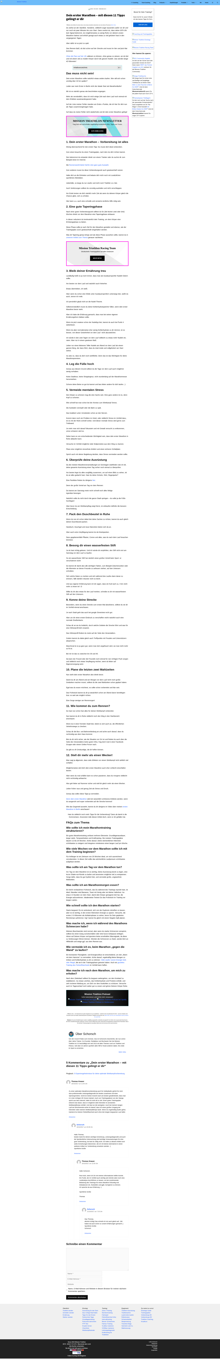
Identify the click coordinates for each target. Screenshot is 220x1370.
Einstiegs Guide (146, 1310)
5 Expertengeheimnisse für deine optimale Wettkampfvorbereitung (99, 1073)
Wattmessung (126, 1328)
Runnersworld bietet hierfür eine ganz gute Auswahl (88, 165)
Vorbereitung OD (146, 1317)
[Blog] (97, 1002)
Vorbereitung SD (146, 1315)
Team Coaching (146, 2)
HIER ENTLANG (142, 25)
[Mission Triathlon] (14, 2)
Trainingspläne (145, 1313)
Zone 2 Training (107, 1310)
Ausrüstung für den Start (90, 1310)
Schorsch (80, 1125)
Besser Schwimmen (108, 1321)
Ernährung (66, 1315)
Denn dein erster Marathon (76, 799)
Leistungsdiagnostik (108, 1330)
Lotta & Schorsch (153, 1341)
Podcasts (162, 2)
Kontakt (155, 1348)
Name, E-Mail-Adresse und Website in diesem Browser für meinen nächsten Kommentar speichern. (97, 1290)
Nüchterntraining (107, 1313)
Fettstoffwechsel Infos (109, 1317)
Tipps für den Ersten (88, 1315)
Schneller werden (68, 1313)
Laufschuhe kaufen (128, 1315)
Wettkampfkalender (88, 1330)
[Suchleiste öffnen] (217, 2)
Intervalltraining (107, 1319)
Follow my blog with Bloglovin (77, 1356)
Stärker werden (68, 1317)
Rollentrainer (126, 1317)
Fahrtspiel (105, 1315)
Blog (155, 2)
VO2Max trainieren (108, 1328)
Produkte (183, 2)
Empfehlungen (174, 2)
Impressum (154, 1343)
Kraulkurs (144, 1321)
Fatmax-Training (107, 1324)
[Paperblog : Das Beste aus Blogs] (76, 1354)
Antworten (72, 1117)
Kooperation (154, 1350)
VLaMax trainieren (108, 1326)
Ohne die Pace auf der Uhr (76, 56)
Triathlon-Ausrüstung (128, 1310)
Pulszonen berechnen (89, 1321)
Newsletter (154, 1346)
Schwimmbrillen (127, 1319)
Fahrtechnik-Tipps (88, 1317)
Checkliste (85, 1328)
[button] (212, 2)
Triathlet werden (68, 1310)
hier (93, 480)
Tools (193, 2)
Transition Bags (126, 1324)
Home (206, 2)
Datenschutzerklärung (151, 1345)
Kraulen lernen (87, 1326)
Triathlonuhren (126, 1313)
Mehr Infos (113, 25)
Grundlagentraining (88, 1319)
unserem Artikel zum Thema (77, 237)
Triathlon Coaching (147, 1319)
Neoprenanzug (126, 1321)
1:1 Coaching (134, 2)
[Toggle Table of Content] (118, 67)
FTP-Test (85, 1324)
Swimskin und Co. (127, 1326)
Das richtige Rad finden (89, 1313)
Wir (201, 2)
